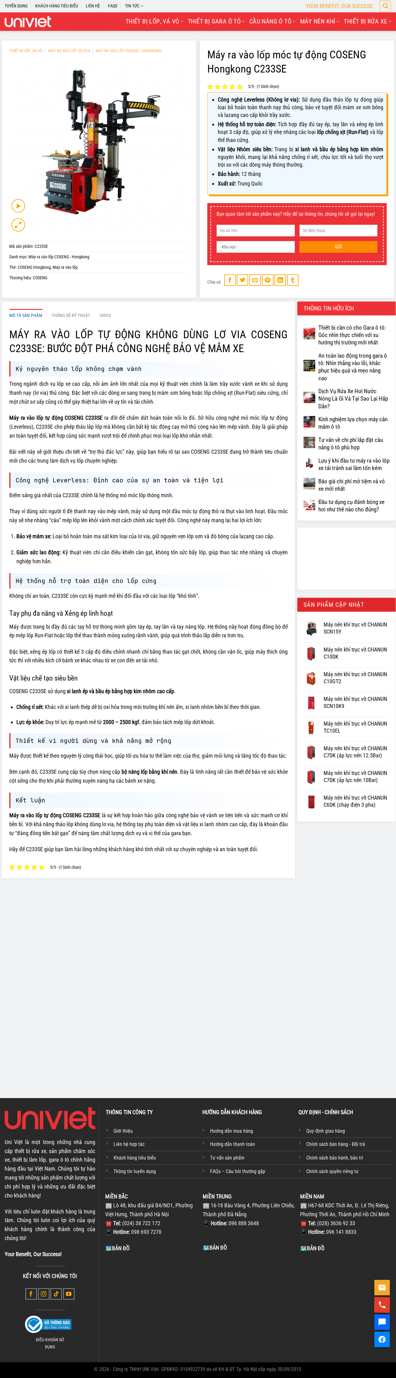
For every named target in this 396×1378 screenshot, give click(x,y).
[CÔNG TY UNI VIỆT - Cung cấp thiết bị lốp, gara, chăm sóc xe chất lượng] (28, 21)
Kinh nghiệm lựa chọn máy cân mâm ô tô (353, 423)
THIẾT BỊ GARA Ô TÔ (214, 21)
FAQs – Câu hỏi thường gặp (237, 1171)
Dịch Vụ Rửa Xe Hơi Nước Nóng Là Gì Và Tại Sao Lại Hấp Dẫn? (353, 399)
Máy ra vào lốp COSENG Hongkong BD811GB (193, 1037)
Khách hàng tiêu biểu (135, 1158)
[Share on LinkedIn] (280, 280)
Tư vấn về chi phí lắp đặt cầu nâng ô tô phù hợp (350, 444)
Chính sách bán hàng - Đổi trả (335, 1144)
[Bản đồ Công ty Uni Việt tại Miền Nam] (347, 1298)
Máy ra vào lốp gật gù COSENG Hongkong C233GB (48, 1037)
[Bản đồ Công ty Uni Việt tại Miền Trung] (250, 1298)
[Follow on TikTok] (56, 1294)
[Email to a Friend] (255, 280)
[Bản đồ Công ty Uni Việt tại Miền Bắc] (152, 1298)
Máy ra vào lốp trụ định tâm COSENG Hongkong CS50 (347, 1037)
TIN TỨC (132, 6)
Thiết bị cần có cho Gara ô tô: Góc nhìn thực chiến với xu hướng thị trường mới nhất (352, 335)
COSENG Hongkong (34, 267)
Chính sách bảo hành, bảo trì (334, 1158)
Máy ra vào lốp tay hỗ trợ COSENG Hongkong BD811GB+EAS (269, 1041)
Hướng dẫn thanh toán (232, 1144)
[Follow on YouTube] (69, 1294)
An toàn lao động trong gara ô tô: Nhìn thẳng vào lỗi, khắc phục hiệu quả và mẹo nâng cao (352, 367)
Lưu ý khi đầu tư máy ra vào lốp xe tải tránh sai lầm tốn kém (354, 464)
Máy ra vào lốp (65, 267)
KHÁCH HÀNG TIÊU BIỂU (56, 6)
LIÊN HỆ (93, 6)
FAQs (112, 6)
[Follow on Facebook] (31, 1294)
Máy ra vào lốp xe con (69, 50)
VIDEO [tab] (105, 315)
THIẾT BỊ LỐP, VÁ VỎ (152, 21)
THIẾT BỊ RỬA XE (365, 21)
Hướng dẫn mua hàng (231, 1131)
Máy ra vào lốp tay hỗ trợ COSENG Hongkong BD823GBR (119, 1041)
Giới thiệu (123, 1131)
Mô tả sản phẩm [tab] (25, 315)
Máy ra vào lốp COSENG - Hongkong (128, 50)
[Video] (18, 206)
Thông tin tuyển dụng (135, 1171)
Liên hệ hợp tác (129, 1144)
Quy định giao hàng (325, 1131)
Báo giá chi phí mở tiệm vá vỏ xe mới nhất (351, 485)
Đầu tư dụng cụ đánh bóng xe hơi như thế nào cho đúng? (351, 506)
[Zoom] (18, 225)
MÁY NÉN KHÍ (317, 21)
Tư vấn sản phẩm (227, 1158)
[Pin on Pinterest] (267, 280)
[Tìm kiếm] (385, 6)
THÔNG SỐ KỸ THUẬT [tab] (71, 315)
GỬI (338, 247)
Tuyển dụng (16, 6)
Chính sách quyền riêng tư (332, 1171)
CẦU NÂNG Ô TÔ (270, 21)
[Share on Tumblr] (293, 280)
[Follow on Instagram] (44, 1294)
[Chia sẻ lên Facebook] (230, 280)
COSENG (40, 278)
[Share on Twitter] (242, 280)
